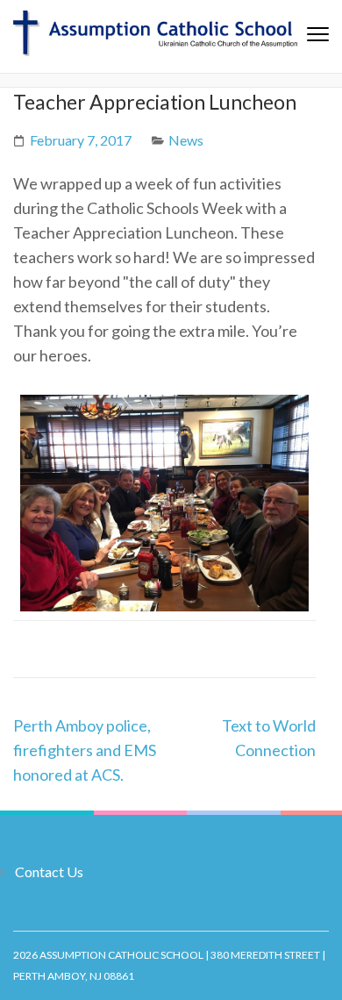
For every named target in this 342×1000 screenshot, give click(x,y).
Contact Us (49, 871)
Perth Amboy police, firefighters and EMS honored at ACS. (84, 750)
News (185, 140)
